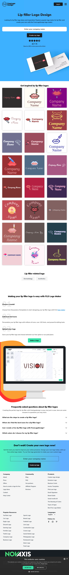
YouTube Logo (7, 515)
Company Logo (7, 537)
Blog (27, 477)
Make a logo (34, 340)
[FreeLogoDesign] (15, 4)
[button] (34, 572)
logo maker (61, 310)
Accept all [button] (28, 567)
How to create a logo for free (11, 486)
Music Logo (26, 543)
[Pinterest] (57, 522)
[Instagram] (53, 522)
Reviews (28, 489)
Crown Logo (27, 531)
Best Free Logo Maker (54, 508)
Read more (44, 564)
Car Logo (6, 518)
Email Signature (52, 492)
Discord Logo (7, 524)
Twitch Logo (6, 534)
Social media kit (53, 498)
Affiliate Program (31, 486)
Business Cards (52, 483)
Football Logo (27, 521)
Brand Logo (26, 518)
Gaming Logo (7, 527)
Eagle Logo (6, 521)
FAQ (27, 480)
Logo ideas (6, 489)
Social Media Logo (28, 534)
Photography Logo (28, 537)
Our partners (29, 483)
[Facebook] (49, 522)
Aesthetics (41, 279)
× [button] (67, 558)
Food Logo (26, 546)
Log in (58, 4)
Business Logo (7, 540)
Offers (5, 483)
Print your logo (52, 489)
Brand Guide (51, 495)
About (5, 477)
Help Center (6, 495)
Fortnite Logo (7, 531)
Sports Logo (27, 515)
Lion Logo (26, 524)
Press (4, 480)
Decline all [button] (40, 567)
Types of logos (52, 505)
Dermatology (28, 279)
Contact (5, 492)
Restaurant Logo (28, 540)
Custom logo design (54, 477)
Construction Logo (28, 527)
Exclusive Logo (52, 480)
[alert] (34, 566)
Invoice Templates (53, 486)
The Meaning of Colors (54, 502)
